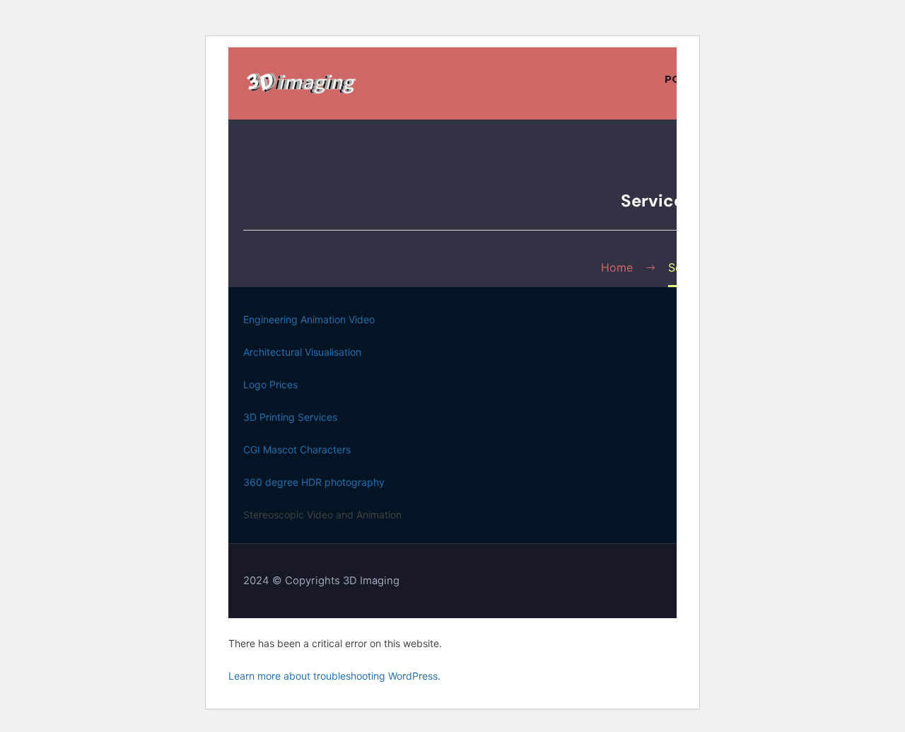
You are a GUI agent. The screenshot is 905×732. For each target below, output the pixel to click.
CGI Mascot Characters (297, 449)
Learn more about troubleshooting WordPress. (334, 676)
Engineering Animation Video (309, 319)
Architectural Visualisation (302, 352)
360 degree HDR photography (314, 482)
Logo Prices (270, 384)
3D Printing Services (290, 417)
